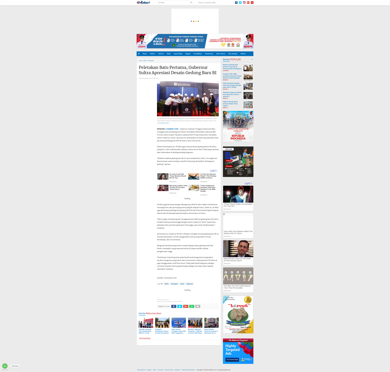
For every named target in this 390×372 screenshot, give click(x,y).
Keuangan (174, 284)
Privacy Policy (169, 370)
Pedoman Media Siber (188, 370)
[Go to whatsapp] (4, 366)
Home (140, 60)
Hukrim (161, 54)
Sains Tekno (220, 54)
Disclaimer (177, 370)
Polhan (152, 54)
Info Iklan (160, 370)
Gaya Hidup (178, 54)
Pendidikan (198, 54)
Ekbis (169, 54)
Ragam (188, 54)
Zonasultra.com (163, 123)
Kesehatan (209, 54)
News (145, 54)
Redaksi (149, 370)
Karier (154, 370)
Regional (190, 284)
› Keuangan (150, 60)
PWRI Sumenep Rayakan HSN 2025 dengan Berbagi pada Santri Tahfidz (232, 85)
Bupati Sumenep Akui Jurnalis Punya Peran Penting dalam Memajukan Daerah (232, 68)
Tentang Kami (141, 370)
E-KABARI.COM (172, 129)
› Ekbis (145, 60)
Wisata (243, 54)
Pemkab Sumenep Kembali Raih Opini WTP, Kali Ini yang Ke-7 (232, 94)
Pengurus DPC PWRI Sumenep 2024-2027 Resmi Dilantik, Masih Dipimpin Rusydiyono (232, 77)
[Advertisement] (195, 12)
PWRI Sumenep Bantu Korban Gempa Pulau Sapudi (230, 103)
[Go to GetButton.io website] (5, 370)
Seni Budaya (232, 54)
